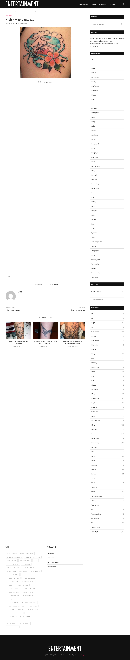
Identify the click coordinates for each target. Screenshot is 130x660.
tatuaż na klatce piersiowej (15, 609)
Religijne (94, 211)
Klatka (93, 117)
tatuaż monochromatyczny (15, 606)
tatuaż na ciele (32, 606)
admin (14, 23)
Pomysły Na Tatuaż (13, 564)
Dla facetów (95, 86)
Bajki (93, 68)
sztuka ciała (23, 571)
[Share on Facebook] (50, 285)
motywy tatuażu (25, 560)
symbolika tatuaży (28, 567)
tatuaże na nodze (27, 592)
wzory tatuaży (24, 623)
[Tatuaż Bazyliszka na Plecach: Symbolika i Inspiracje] (72, 330)
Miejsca (93, 131)
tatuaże (9, 585)
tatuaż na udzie (12, 616)
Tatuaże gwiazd (96, 242)
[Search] (123, 4)
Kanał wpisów (51, 558)
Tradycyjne (95, 251)
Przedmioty (95, 184)
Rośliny (93, 215)
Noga (93, 148)
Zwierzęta (102, 4)
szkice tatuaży (11, 571)
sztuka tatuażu (35, 571)
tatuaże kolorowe (12, 592)
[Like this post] (48, 285)
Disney (93, 82)
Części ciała (83, 4)
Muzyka (93, 139)
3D (92, 59)
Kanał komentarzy (53, 562)
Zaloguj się (50, 553)
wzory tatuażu (11, 623)
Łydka (93, 126)
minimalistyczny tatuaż (33, 557)
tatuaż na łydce (25, 616)
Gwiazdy (94, 108)
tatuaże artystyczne (21, 585)
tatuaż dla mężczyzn (27, 581)
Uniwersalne (95, 264)
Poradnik (94, 175)
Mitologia (94, 135)
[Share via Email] (57, 285)
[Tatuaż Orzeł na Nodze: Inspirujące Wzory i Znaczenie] (45, 330)
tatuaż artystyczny (13, 578)
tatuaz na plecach (12, 574)
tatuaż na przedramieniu (14, 613)
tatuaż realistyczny (13, 620)
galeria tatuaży (12, 553)
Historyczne (95, 113)
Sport (93, 224)
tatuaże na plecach (13, 595)
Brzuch (93, 73)
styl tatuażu (26, 564)
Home (7, 12)
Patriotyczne (95, 166)
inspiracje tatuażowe (26, 553)
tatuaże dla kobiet (12, 588)
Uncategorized (96, 259)
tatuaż (24, 574)
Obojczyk (94, 153)
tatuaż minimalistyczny (29, 602)
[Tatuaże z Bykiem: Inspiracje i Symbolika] (18, 330)
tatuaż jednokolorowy (30, 599)
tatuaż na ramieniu (31, 613)
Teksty (93, 246)
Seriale (93, 219)
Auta (92, 64)
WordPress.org (51, 567)
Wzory (93, 268)
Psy (92, 197)
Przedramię (95, 188)
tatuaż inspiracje (27, 595)
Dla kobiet (94, 90)
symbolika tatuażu (13, 567)
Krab (8, 276)
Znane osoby (95, 273)
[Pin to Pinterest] (55, 285)
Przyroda (94, 193)
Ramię (93, 202)
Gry (92, 104)
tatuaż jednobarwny (13, 599)
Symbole (93, 4)
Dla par (93, 95)
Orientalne (94, 157)
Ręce (93, 206)
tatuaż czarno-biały (29, 578)
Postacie (112, 4)
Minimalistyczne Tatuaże (14, 557)
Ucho (93, 255)
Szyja (93, 237)
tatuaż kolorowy (12, 602)
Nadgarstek (95, 144)
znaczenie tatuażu (12, 627)
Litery (93, 122)
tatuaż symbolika (28, 620)
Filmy (93, 99)
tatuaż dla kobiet (12, 581)
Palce (93, 162)
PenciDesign (81, 655)
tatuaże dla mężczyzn (29, 588)
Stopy (93, 228)
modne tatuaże (11, 560)
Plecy (93, 171)
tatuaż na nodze (32, 609)
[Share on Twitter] (53, 285)
